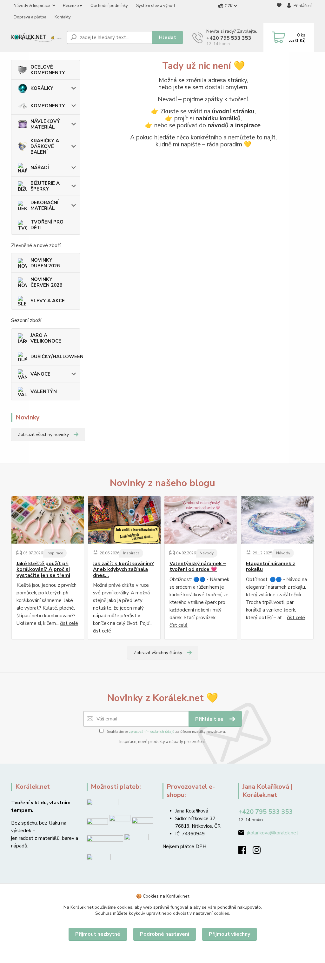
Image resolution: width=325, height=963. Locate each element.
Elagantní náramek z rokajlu (270, 566)
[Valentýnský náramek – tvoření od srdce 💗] (200, 520)
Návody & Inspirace (32, 6)
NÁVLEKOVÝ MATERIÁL (45, 124)
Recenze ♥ (72, 6)
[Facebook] (245, 852)
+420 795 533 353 (228, 38)
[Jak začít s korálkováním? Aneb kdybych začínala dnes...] (124, 520)
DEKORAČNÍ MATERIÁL (44, 205)
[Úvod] (36, 37)
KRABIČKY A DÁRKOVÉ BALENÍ (44, 146)
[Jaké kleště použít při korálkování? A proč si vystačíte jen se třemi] (47, 520)
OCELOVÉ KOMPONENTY (47, 70)
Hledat (167, 37)
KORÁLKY (41, 88)
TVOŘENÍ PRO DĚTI (46, 225)
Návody (207, 553)
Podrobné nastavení (164, 934)
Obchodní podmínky (109, 6)
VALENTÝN (43, 391)
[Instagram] (260, 852)
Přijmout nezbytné (97, 934)
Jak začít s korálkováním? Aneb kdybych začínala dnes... (123, 569)
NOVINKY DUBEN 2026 (45, 263)
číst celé (69, 623)
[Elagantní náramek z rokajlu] (277, 520)
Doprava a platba (30, 17)
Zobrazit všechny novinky (43, 434)
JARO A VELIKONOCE (45, 338)
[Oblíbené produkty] (279, 11)
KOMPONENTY (47, 106)
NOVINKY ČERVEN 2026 (46, 282)
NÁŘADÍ (39, 167)
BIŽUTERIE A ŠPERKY (45, 186)
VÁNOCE (40, 374)
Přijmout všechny (229, 934)
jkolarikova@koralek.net (272, 833)
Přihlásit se (210, 719)
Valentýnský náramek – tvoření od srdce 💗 (197, 566)
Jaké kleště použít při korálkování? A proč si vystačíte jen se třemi (43, 569)
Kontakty (63, 17)
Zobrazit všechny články (158, 653)
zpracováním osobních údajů (151, 731)
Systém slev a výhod (155, 6)
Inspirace (55, 553)
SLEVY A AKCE (47, 301)
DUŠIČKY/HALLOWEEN (55, 356)
